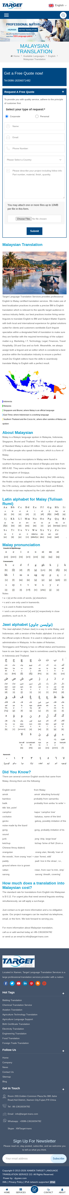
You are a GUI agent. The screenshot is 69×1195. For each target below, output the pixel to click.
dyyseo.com (20, 1178)
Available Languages (33, 56)
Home (16, 56)
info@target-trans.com (26, 1114)
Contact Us (8, 1072)
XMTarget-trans (24, 1128)
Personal (44, 116)
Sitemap (6, 1076)
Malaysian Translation (34, 59)
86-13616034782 (21, 1106)
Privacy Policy (16, 1182)
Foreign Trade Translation (15, 1043)
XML (4, 1182)
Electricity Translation (13, 1029)
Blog (4, 1081)
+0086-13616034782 (30, 1121)
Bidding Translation (12, 1000)
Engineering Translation (14, 1033)
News (5, 1067)
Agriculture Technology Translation (19, 1014)
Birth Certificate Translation (16, 1024)
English (52, 56)
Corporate (15, 116)
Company (7, 1062)
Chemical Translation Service (17, 1005)
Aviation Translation (12, 1009)
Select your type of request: (25, 109)
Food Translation (11, 1038)
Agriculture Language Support (17, 1019)
